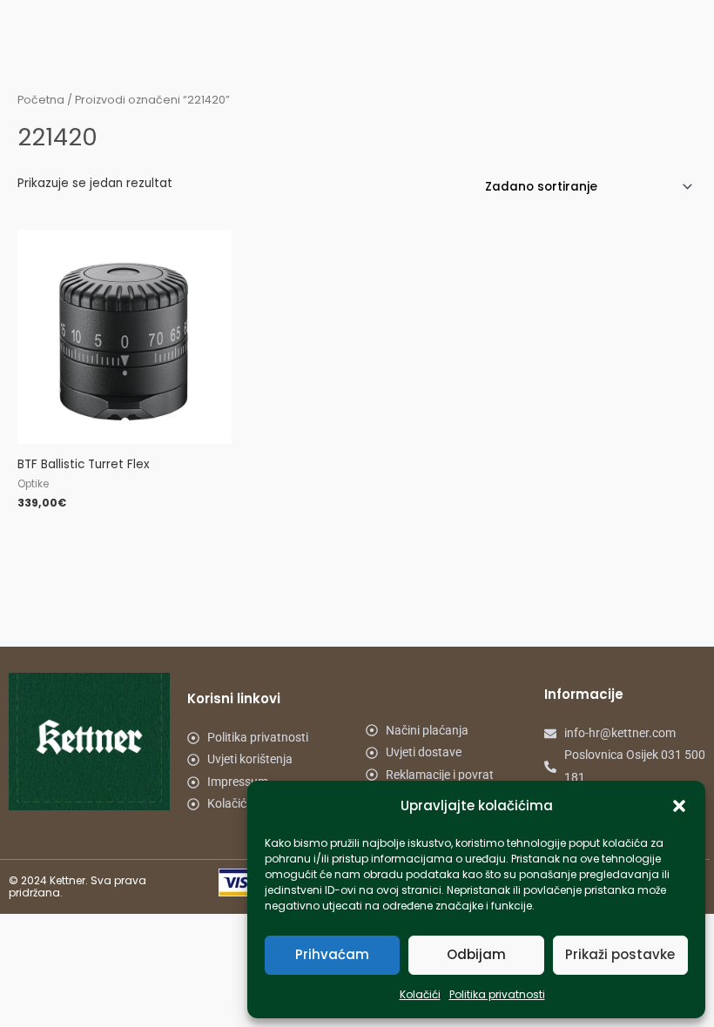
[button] (679, 806)
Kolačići (420, 994)
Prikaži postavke (620, 954)
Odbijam (476, 954)
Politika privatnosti (497, 994)
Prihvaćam (332, 954)
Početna (40, 99)
